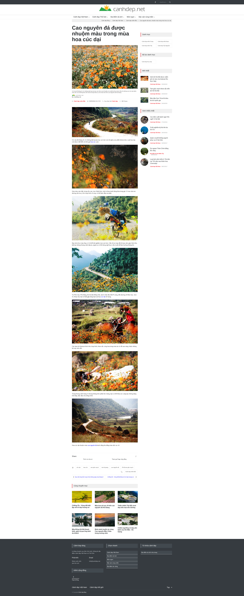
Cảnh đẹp (115, 101)
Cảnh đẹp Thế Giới (99, 17)
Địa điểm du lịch (117, 17)
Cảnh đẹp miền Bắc (79, 101)
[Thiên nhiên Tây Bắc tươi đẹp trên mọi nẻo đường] (128, 497)
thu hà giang (105, 467)
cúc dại (103, 297)
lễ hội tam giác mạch (127, 467)
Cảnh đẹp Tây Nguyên (164, 45)
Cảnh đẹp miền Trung (147, 41)
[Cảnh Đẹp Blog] (122, 12)
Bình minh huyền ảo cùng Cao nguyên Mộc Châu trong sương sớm (104, 531)
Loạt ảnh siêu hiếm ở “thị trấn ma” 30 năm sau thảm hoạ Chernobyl (160, 159)
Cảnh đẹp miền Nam (163, 41)
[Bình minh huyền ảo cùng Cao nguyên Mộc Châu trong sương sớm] (105, 520)
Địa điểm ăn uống (112, 566)
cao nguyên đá (92, 445)
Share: (74, 456)
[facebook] (155, 2)
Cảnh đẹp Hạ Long (147, 61)
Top (168, 587)
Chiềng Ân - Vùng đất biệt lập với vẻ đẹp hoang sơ (121, 477)
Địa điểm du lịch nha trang (149, 552)
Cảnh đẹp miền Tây (147, 45)
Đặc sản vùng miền (146, 17)
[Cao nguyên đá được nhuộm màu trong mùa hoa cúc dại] (105, 67)
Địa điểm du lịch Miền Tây (157, 151)
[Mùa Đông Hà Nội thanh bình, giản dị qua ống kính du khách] (82, 520)
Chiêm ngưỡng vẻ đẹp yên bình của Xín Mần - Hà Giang (127, 530)
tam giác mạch (95, 467)
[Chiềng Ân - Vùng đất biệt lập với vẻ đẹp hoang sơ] (82, 497)
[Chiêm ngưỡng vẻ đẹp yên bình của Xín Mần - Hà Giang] (128, 519)
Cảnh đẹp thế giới (96, 587)
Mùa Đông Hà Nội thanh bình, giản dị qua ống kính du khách (81, 531)
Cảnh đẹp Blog (82, 592)
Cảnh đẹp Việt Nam (80, 17)
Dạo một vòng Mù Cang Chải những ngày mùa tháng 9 (89, 477)
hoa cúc (93, 142)
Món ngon (130, 17)
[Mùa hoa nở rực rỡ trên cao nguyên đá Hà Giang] (105, 497)
